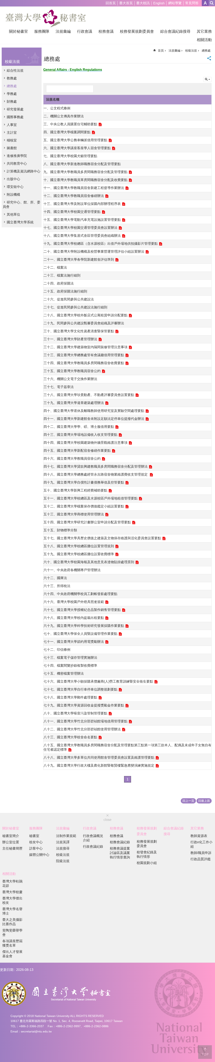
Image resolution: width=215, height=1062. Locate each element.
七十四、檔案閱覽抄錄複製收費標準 (70, 665)
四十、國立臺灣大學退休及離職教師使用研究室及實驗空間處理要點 (93, 411)
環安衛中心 (15, 187)
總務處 (12, 86)
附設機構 (13, 194)
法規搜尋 (62, 848)
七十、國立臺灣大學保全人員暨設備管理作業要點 (80, 633)
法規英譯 (62, 842)
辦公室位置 (10, 842)
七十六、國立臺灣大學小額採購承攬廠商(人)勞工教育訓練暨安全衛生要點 (98, 681)
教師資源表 (198, 836)
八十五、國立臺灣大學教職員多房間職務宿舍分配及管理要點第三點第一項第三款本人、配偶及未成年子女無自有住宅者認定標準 (127, 747)
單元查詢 (207, 79)
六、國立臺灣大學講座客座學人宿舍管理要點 (77, 148)
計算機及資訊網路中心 (23, 171)
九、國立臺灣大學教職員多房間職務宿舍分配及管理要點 (85, 172)
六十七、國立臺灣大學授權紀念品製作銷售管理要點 (82, 610)
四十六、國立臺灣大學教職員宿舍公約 (72, 458)
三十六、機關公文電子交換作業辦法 (70, 379)
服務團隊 (41, 31)
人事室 (12, 125)
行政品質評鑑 (200, 859)
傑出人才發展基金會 (12, 954)
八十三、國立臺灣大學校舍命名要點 (70, 737)
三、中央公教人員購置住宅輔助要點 (70, 124)
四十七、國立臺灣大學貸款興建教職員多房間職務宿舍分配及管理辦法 (95, 466)
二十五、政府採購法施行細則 (65, 291)
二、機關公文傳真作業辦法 (63, 116)
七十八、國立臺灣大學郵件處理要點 (70, 697)
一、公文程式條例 (56, 108)
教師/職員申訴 (200, 853)
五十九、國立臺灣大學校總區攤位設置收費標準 (78, 554)
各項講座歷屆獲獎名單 (12, 943)
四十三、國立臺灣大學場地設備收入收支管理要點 (80, 434)
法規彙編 (63, 31)
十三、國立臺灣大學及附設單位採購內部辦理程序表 (82, 204)
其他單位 (13, 214)
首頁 (161, 50)
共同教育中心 (17, 163)
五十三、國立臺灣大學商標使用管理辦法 (73, 514)
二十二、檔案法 (55, 267)
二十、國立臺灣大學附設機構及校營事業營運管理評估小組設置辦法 (93, 251)
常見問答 (192, 3)
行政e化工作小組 (201, 844)
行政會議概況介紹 (93, 838)
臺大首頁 (126, 3)
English (159, 3)
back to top (205, 1052)
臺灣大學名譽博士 (12, 911)
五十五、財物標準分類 (60, 530)
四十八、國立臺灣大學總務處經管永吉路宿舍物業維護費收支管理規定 (95, 474)
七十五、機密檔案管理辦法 (63, 673)
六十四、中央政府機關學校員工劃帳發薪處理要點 (80, 594)
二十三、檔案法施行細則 (61, 275)
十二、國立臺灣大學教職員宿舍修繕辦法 (73, 196)
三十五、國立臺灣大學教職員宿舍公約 (72, 371)
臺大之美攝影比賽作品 (12, 922)
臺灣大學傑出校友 (12, 900)
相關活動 (204, 40)
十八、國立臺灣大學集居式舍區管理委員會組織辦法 (82, 235)
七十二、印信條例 (56, 649)
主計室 (12, 132)
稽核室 (12, 140)
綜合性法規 (15, 70)
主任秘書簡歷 (12, 848)
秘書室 (34, 836)
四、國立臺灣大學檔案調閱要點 (66, 132)
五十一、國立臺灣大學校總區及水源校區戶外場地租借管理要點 (90, 498)
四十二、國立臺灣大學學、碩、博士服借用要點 (78, 426)
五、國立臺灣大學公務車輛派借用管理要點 (75, 140)
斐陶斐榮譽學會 (12, 933)
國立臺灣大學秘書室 (45, 18)
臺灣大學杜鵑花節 (12, 883)
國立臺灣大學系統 (20, 222)
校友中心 (36, 842)
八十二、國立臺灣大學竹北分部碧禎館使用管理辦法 (82, 729)
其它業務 (204, 31)
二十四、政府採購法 (58, 283)
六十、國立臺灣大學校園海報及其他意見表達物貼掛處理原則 (88, 562)
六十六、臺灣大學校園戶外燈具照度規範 (73, 602)
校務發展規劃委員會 (137, 31)
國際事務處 (15, 117)
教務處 (12, 78)
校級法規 (191, 50)
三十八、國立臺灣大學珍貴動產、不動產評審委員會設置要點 (88, 395)
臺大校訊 (143, 3)
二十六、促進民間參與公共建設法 (68, 299)
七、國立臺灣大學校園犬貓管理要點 (70, 156)
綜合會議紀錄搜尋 (175, 31)
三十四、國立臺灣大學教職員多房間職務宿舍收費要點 (83, 363)
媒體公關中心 (39, 854)
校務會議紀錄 (120, 842)
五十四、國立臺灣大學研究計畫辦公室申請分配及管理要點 (87, 522)
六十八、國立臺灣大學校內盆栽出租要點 (73, 618)
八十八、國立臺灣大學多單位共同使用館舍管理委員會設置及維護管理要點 (98, 757)
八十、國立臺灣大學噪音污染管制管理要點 (75, 713)
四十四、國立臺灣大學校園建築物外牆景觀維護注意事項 (85, 442)
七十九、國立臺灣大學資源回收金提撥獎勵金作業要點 (83, 705)
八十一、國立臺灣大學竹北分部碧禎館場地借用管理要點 (85, 721)
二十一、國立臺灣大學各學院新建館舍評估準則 (78, 259)
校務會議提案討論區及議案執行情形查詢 (120, 853)
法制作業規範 (66, 836)
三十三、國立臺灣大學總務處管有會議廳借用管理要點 (83, 355)
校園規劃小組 (147, 863)
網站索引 (212, 3)
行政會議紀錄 (93, 846)
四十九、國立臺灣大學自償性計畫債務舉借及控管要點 (83, 482)
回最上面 (204, 800)
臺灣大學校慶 (12, 892)
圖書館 (12, 148)
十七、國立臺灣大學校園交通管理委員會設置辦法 (80, 227)
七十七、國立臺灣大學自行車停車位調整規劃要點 (80, 689)
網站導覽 (175, 3)
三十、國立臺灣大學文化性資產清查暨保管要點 (78, 331)
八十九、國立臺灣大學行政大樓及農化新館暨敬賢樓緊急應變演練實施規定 (98, 765)
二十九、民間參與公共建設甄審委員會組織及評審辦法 (83, 323)
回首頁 (111, 3)
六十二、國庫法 (55, 578)
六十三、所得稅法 (56, 586)
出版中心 (13, 179)
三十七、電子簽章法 (58, 387)
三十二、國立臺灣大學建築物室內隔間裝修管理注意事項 (85, 347)
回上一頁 (188, 800)
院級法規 (62, 861)
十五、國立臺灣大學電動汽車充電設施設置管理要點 (82, 219)
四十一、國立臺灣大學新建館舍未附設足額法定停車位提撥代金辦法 (93, 418)
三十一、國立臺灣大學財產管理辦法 (70, 339)
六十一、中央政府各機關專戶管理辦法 (72, 570)
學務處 (12, 94)
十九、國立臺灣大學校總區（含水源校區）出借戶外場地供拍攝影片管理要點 (100, 243)
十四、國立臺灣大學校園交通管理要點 (72, 211)
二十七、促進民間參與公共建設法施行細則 (75, 307)
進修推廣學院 (17, 156)
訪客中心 (36, 848)
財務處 (12, 101)
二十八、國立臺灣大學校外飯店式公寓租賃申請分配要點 (85, 315)
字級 (205, 3)
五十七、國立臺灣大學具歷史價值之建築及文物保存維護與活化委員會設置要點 (102, 538)
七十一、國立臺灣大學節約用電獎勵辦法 (73, 641)
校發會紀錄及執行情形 (147, 854)
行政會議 (84, 31)
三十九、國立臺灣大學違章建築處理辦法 (73, 403)
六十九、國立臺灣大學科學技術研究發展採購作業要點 (83, 625)
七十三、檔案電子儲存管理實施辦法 (70, 657)
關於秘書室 (18, 31)
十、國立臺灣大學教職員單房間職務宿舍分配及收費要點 (85, 180)
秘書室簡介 (10, 836)
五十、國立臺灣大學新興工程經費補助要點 (75, 490)
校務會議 (106, 31)
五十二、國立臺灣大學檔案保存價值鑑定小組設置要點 (83, 506)
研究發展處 (15, 109)
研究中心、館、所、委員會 (21, 204)
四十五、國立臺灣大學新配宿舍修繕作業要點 (77, 450)
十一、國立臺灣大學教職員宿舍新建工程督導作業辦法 (83, 188)
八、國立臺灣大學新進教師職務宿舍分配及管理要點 (82, 164)
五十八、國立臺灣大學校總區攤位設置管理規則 (78, 546)
